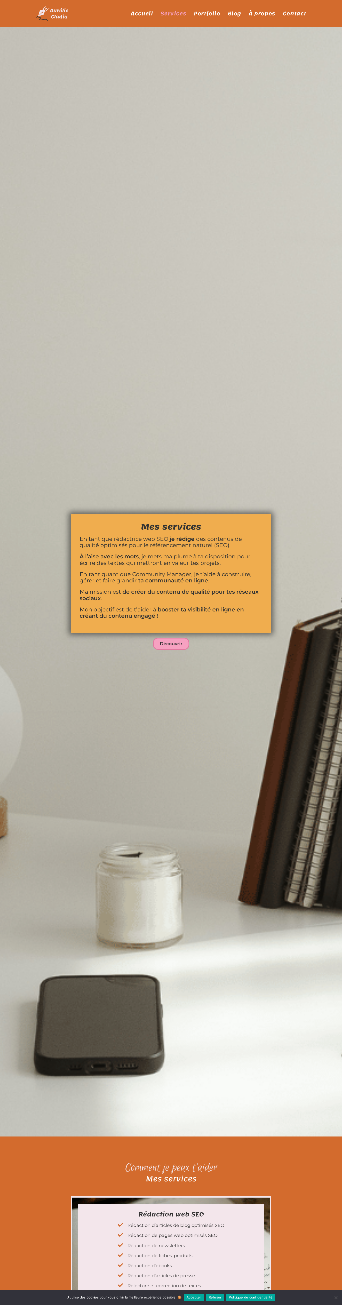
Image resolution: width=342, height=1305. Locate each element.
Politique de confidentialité (250, 1297)
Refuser (215, 1297)
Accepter (194, 1297)
